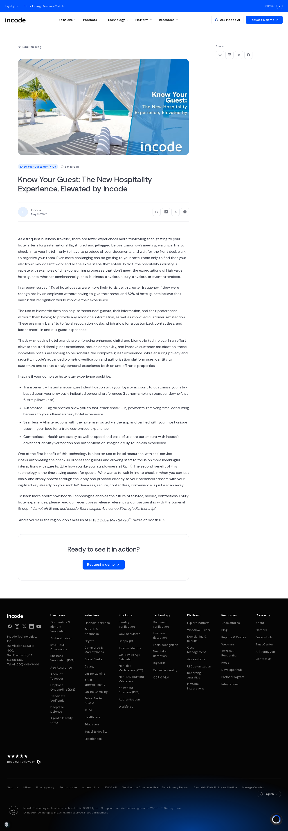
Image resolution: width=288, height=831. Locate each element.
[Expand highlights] (279, 6)
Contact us (263, 659)
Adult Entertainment (95, 682)
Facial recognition (165, 645)
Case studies (230, 623)
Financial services (97, 623)
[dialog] (6, 824)
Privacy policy (45, 787)
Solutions (66, 20)
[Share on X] (175, 212)
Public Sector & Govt (94, 700)
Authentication (61, 638)
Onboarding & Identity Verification (60, 626)
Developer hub (231, 670)
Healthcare (92, 717)
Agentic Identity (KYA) (61, 720)
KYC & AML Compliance (58, 647)
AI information (265, 652)
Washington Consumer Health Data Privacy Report (155, 787)
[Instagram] (17, 626)
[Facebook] (10, 626)
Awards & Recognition (229, 653)
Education (92, 724)
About (260, 623)
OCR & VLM (161, 677)
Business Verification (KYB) (62, 658)
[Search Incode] (276, 819)
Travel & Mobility (96, 731)
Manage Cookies (253, 787)
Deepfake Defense (57, 709)
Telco (88, 710)
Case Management (196, 650)
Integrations (229, 684)
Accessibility (196, 659)
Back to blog (31, 47)
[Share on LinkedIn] (166, 212)
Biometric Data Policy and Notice (215, 787)
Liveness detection (160, 635)
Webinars (228, 644)
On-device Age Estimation (129, 657)
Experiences (93, 739)
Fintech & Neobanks (92, 631)
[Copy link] (157, 212)
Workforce (126, 707)
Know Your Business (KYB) (129, 690)
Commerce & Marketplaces (94, 650)
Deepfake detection (160, 653)
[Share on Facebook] (185, 212)
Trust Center (264, 644)
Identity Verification (127, 624)
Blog (224, 630)
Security (12, 787)
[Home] (15, 20)
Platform (141, 20)
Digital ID (159, 663)
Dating (89, 666)
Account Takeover (56, 676)
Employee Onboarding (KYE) (62, 687)
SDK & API (110, 787)
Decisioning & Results (197, 639)
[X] (24, 626)
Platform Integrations (195, 686)
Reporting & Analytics (195, 675)
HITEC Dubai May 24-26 (110, 520)
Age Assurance (61, 667)
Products (90, 20)
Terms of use (68, 787)
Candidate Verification (58, 698)
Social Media (93, 659)
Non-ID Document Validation (131, 679)
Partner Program (232, 677)
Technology (116, 20)
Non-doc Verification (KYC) (131, 668)
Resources (166, 20)
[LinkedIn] (31, 626)
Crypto (89, 641)
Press (225, 663)
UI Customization (199, 666)
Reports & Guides (233, 637)
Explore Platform (198, 623)
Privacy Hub (264, 637)
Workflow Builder (198, 630)
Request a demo (262, 20)
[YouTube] (38, 626)
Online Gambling (96, 692)
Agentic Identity (130, 648)
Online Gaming (95, 674)
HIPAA (27, 787)
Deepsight (126, 641)
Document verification (161, 624)
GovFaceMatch (129, 634)
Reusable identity (165, 670)
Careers (261, 630)
